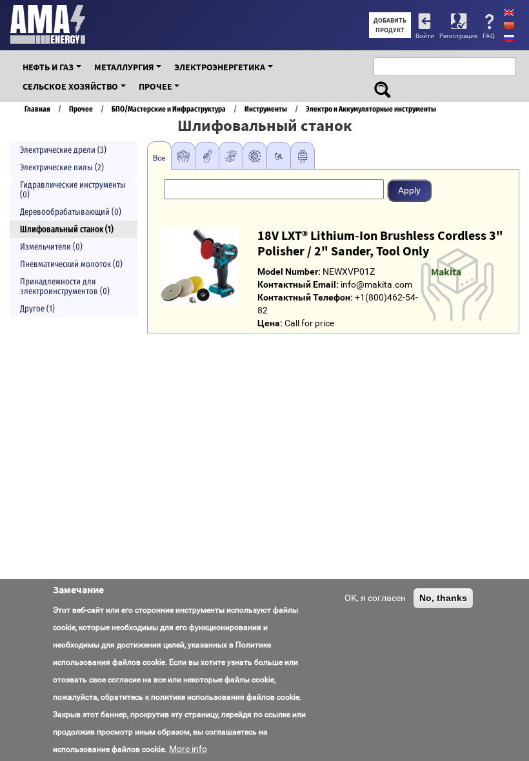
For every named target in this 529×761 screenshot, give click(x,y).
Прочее (155, 86)
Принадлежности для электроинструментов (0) (65, 286)
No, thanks (443, 598)
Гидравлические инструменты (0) (73, 189)
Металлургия (124, 67)
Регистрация (458, 35)
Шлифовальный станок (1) (67, 229)
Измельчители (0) (51, 246)
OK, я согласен (375, 598)
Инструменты (266, 109)
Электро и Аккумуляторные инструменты (371, 109)
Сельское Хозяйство (70, 86)
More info (188, 749)
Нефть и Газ (48, 67)
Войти (424, 35)
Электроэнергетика (219, 67)
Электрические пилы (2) (62, 167)
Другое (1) (37, 308)
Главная (37, 109)
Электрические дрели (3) (63, 149)
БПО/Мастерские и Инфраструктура (169, 109)
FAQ (489, 35)
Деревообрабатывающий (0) (70, 211)
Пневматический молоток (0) (71, 264)
